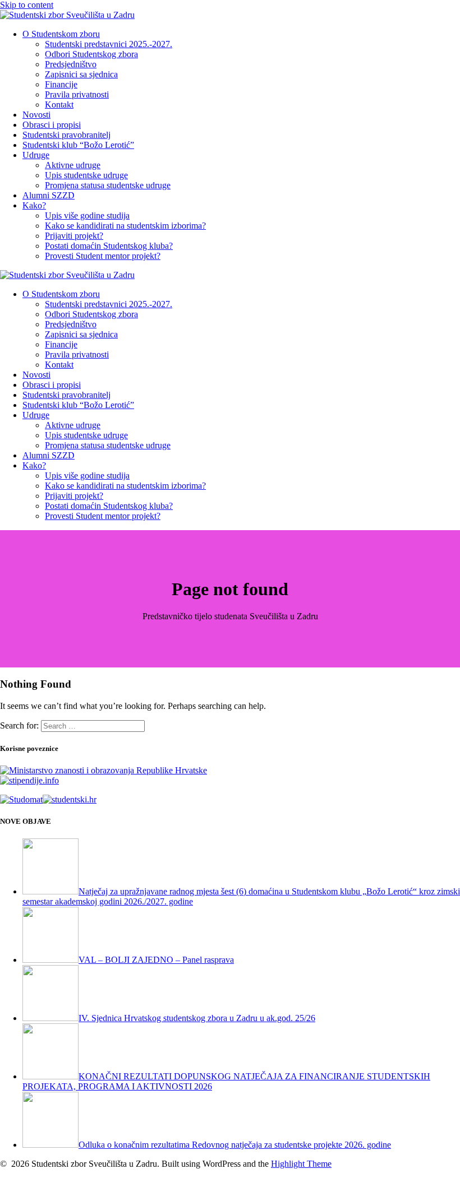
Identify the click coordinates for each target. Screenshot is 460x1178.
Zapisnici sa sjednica (81, 74)
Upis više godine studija (87, 215)
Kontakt (59, 104)
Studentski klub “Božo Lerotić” (78, 145)
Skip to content (26, 5)
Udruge (35, 155)
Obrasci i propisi (51, 124)
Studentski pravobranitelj (66, 135)
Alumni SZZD (48, 195)
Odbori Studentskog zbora (91, 54)
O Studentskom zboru (61, 34)
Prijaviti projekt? (74, 235)
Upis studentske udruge (86, 175)
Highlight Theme (301, 1163)
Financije (61, 84)
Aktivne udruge (72, 165)
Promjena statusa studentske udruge (108, 185)
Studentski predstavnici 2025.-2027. (108, 44)
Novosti (36, 114)
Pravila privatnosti (77, 94)
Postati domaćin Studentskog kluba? (109, 246)
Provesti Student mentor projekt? (102, 256)
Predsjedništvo (70, 64)
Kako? (34, 205)
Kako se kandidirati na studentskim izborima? (125, 225)
